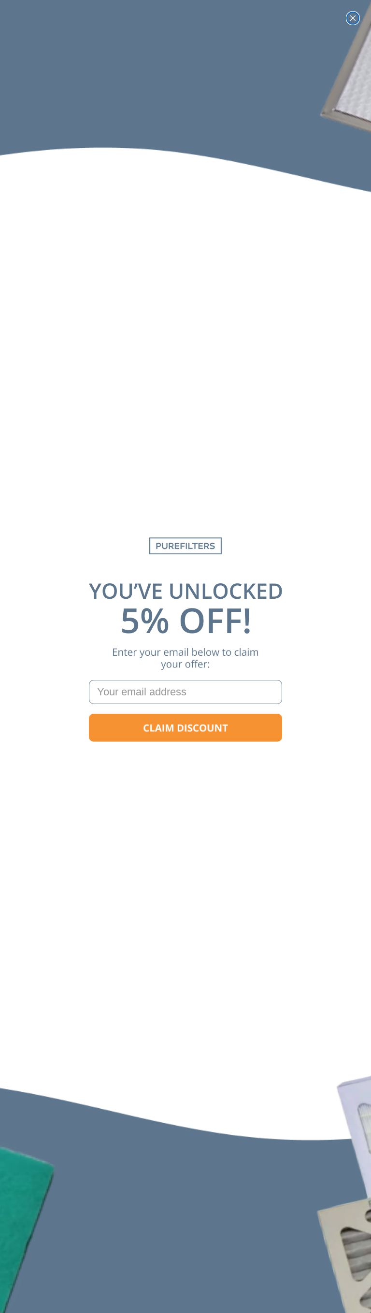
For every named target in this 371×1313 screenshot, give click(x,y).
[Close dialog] (353, 18)
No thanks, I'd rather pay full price (185, 758)
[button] (185, 728)
